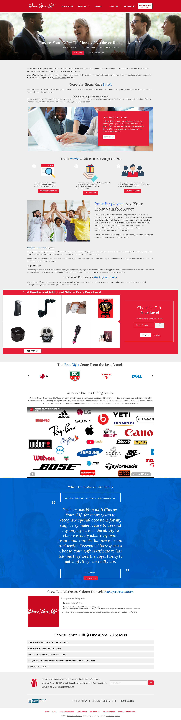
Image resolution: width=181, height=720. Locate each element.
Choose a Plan (90, 192)
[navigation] (106, 6)
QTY (159, 324)
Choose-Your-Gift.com (74, 716)
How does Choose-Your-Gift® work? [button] (44, 648)
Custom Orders (109, 712)
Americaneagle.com (113, 716)
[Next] (151, 376)
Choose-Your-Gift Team (74, 603)
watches (63, 78)
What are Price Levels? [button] (38, 667)
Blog (47, 712)
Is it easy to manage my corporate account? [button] (47, 654)
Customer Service (66, 712)
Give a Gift (78, 53)
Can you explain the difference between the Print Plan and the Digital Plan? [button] (61, 660)
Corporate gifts (32, 270)
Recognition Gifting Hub (73, 598)
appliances (109, 75)
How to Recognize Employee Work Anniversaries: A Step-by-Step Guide (97, 612)
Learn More (109, 137)
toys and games (143, 75)
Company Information (127, 712)
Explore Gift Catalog (48, 191)
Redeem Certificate (96, 53)
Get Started (90, 573)
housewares (118, 75)
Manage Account (133, 191)
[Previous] (29, 376)
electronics (100, 75)
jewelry (56, 78)
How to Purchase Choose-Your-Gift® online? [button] (48, 642)
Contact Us (32, 351)
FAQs (54, 712)
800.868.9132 (127, 700)
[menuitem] (67, 6)
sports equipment (130, 75)
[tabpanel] (90, 36)
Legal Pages (82, 712)
